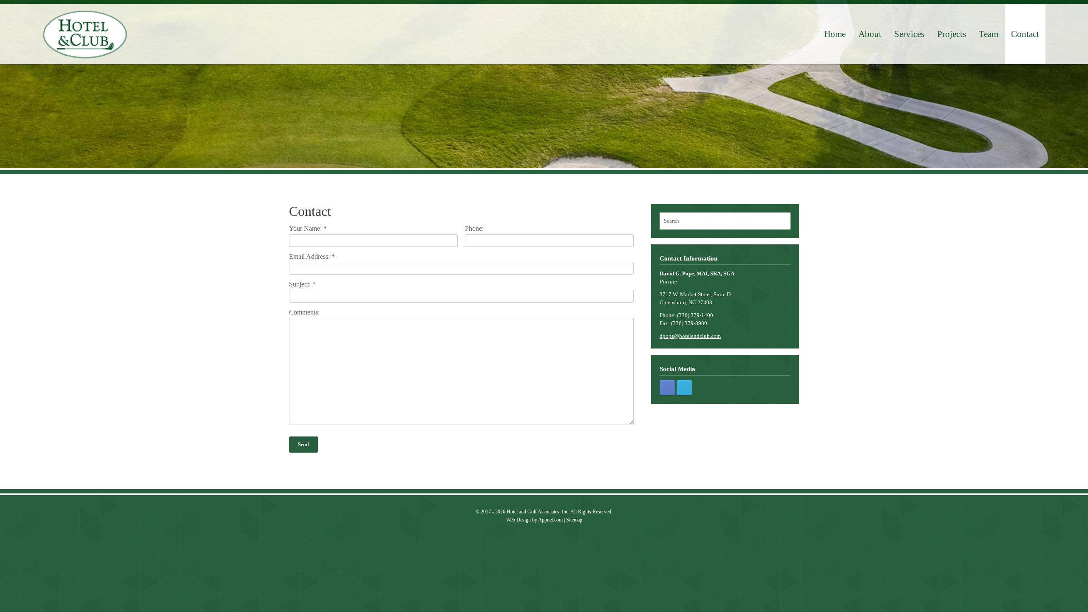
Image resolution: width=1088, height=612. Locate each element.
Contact (1025, 34)
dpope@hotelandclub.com (690, 336)
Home (835, 34)
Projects (951, 34)
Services (909, 34)
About (869, 34)
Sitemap (574, 519)
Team (988, 34)
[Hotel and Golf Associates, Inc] (85, 34)
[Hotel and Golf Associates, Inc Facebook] (667, 387)
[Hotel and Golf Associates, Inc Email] (684, 387)
